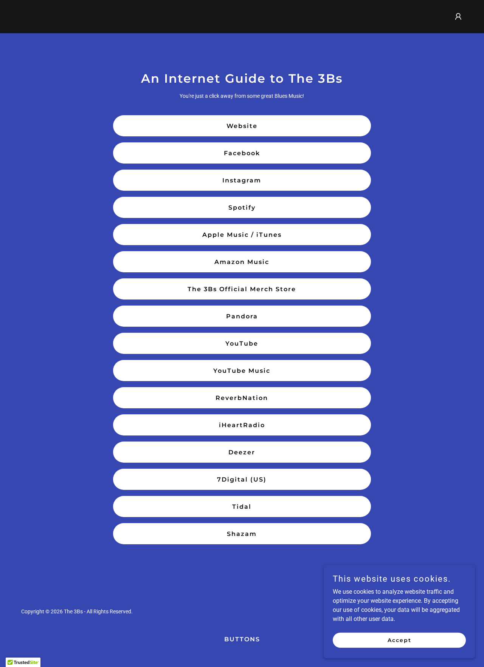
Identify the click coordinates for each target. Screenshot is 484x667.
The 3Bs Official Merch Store (242, 289)
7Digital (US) (242, 479)
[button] (458, 16)
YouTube (241, 343)
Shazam (242, 533)
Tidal (241, 506)
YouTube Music (241, 370)
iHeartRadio (242, 425)
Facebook (242, 153)
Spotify (242, 207)
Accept (399, 639)
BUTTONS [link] (242, 639)
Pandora (242, 316)
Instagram (241, 180)
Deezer (241, 452)
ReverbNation (242, 397)
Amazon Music (241, 262)
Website (242, 126)
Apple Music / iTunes (242, 234)
